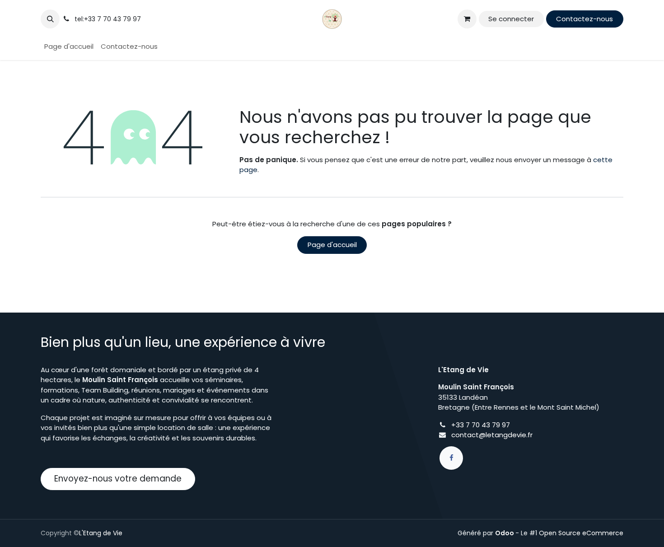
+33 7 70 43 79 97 (480, 425)
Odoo (505, 533)
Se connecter (511, 18)
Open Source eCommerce (581, 533)
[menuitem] (69, 47)
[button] (50, 18)
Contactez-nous (584, 18)
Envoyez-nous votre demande (118, 478)
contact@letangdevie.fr (492, 434)
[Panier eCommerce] (467, 18)
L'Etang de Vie (100, 533)
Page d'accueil (332, 244)
